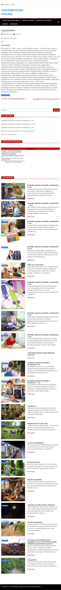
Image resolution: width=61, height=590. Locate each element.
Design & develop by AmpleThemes (30, 586)
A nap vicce (30, 149)
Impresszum (14, 24)
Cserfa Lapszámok (28, 20)
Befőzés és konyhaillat (34, 479)
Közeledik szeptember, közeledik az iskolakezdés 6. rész (17, 131)
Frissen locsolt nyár (33, 462)
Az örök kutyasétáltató (34, 522)
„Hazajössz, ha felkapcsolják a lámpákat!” (41, 505)
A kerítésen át (31, 406)
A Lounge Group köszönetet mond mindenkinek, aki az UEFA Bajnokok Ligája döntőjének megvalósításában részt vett (42, 542)
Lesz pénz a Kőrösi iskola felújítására (13, 99)
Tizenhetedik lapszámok (43, 20)
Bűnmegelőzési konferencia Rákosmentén (46, 99)
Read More (30, 198)
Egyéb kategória (5, 95)
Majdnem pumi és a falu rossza (37, 423)
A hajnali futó (31, 560)
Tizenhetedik (5, 185)
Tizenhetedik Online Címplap (11, 20)
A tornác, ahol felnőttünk (35, 443)
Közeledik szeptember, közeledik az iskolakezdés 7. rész (17, 127)
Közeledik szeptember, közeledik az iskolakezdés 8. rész (18, 124)
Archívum (5, 24)
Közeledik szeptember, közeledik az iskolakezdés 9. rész (17, 120)
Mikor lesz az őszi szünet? (9, 134)
